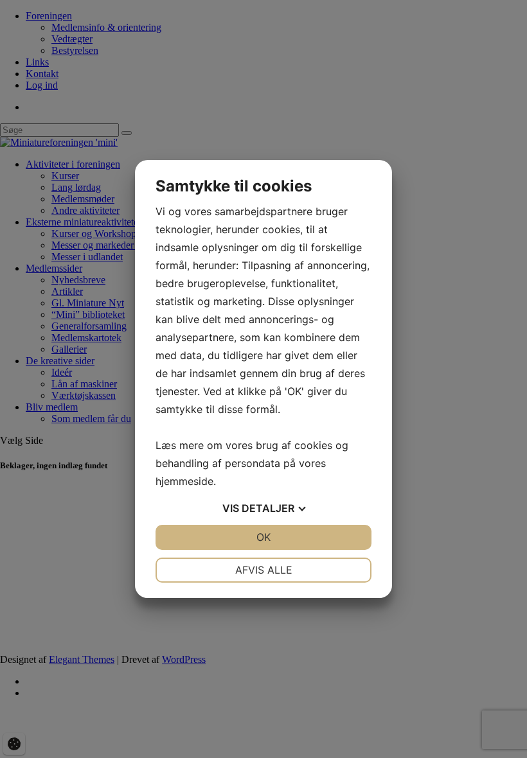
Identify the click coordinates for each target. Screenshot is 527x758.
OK (263, 537)
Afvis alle (263, 569)
